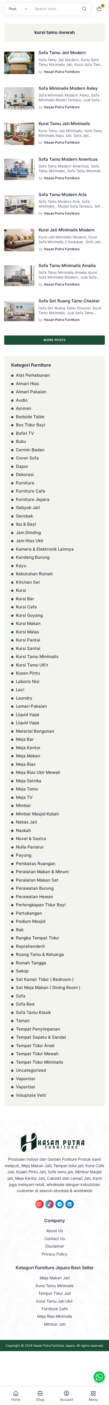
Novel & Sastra (31, 838)
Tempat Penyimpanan (38, 1029)
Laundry (24, 698)
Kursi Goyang (29, 615)
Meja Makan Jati (55, 1277)
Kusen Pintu (28, 673)
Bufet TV (25, 433)
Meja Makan (28, 755)
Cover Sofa (27, 458)
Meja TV (24, 797)
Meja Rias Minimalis (54, 1316)
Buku (21, 441)
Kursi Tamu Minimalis (37, 656)
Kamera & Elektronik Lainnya (45, 549)
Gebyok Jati (28, 507)
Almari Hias (27, 383)
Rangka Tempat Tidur (37, 938)
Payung (23, 855)
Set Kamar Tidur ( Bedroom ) (45, 979)
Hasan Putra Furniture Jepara (54, 1345)
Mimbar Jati (54, 1324)
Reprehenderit (30, 946)
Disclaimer (54, 1246)
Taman (23, 1020)
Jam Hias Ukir (30, 540)
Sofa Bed (25, 1004)
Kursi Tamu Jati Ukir (54, 1301)
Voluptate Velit (31, 1095)
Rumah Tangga (31, 962)
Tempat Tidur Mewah (37, 1053)
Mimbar (23, 805)
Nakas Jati (26, 822)
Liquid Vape (27, 714)
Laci (20, 689)
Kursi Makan (28, 623)
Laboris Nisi (27, 681)
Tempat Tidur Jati (54, 1293)
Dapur (22, 466)
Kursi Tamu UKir (32, 665)
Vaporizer (25, 1078)
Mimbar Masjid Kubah (37, 814)
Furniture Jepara (32, 499)
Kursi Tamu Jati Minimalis (64, 123)
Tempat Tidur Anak (35, 1045)
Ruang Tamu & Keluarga (40, 954)
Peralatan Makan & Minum (42, 871)
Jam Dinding (28, 532)
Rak (19, 929)
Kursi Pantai (28, 640)
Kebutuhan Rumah (34, 573)
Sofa (20, 996)
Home (15, 1399)
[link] (39, 1204)
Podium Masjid (30, 921)
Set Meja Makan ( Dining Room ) (48, 987)
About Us (54, 1230)
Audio (22, 400)
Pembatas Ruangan (35, 863)
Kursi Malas (27, 631)
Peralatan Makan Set (37, 880)
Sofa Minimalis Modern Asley (68, 88)
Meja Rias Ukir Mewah (38, 772)
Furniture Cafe (30, 491)
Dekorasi (25, 474)
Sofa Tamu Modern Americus (68, 159)
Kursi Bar (25, 598)
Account (66, 1399)
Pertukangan (29, 913)
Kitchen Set (28, 582)
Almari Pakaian (31, 391)
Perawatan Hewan (34, 896)
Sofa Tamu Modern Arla (63, 194)
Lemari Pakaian (31, 706)
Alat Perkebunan (33, 375)
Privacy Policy (54, 1254)
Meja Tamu (27, 789)
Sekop (22, 971)
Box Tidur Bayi (30, 424)
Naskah (23, 830)
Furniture (25, 483)
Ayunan (23, 408)
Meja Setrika (28, 780)
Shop (40, 1399)
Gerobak (24, 516)
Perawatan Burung (35, 888)
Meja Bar (25, 739)
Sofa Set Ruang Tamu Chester (69, 300)
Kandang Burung (32, 557)
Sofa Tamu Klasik (33, 1012)
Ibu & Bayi (26, 524)
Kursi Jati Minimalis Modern (66, 230)
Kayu (21, 565)
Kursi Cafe (26, 607)
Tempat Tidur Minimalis (39, 1062)
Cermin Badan (30, 449)
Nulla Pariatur (30, 847)
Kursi (21, 590)
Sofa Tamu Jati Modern (62, 52)
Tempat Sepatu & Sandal (41, 1037)
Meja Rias (25, 764)
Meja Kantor (28, 747)
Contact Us (54, 1238)
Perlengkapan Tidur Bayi (41, 904)
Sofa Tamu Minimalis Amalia (67, 265)
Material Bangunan (35, 731)
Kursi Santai (28, 648)
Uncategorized (31, 1070)
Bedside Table (30, 416)
